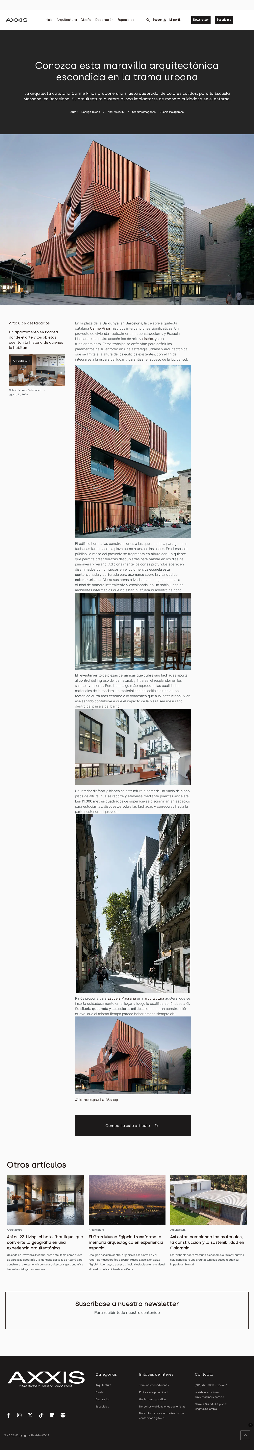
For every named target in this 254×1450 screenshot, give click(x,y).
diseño (147, 339)
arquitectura (154, 998)
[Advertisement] (227, 380)
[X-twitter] (33, 1418)
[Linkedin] (55, 1418)
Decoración (104, 20)
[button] (156, 1125)
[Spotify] (65, 1418)
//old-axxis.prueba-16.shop (96, 1100)
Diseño (86, 20)
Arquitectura (67, 20)
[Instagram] (22, 1418)
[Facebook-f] (11, 1418)
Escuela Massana (122, 998)
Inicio (48, 20)
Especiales (125, 20)
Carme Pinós (100, 328)
